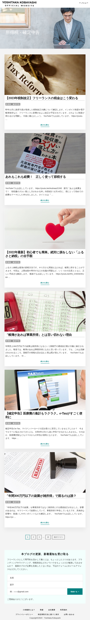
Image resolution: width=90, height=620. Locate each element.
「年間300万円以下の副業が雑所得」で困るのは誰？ (40, 496)
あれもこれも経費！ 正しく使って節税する (35, 177)
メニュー (84, 3)
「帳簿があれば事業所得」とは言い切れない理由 (38, 335)
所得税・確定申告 (13, 104)
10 (48, 537)
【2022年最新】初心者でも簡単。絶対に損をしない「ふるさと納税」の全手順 (44, 254)
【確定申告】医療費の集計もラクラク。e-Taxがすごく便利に (43, 415)
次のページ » (58, 537)
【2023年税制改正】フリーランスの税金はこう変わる (41, 98)
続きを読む (45, 125)
